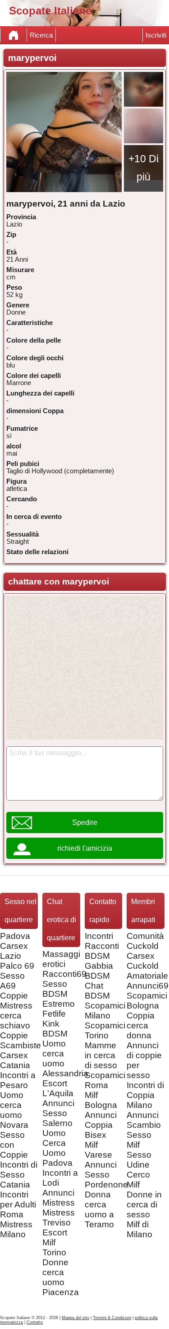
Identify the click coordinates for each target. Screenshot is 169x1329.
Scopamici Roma (105, 1080)
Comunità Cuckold (145, 941)
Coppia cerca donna (141, 1025)
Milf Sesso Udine (139, 1154)
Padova (15, 936)
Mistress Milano (16, 1229)
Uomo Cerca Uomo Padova (57, 1148)
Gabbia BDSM (99, 970)
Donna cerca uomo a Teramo (99, 1209)
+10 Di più (143, 168)
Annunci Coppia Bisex (101, 1125)
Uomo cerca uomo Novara (14, 1110)
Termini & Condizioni (112, 1317)
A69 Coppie (14, 990)
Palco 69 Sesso (17, 970)
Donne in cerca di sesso (144, 1204)
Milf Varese (98, 1149)
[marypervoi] (64, 132)
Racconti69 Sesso (64, 979)
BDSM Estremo (58, 999)
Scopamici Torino (105, 1030)
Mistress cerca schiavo (16, 1015)
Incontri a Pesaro (18, 1080)
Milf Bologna (101, 1100)
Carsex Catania (15, 1060)
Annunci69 (148, 985)
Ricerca (41, 35)
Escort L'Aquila (57, 1088)
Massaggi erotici (61, 959)
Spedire (84, 822)
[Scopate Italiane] (13, 35)
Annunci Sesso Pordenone (106, 1174)
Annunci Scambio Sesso (144, 1125)
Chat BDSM (97, 990)
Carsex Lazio (14, 951)
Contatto (35, 1322)
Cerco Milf (138, 1179)
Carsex (141, 956)
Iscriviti (156, 35)
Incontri (99, 936)
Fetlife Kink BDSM (55, 1023)
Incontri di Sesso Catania (18, 1174)
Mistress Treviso (58, 1217)
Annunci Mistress (58, 1197)
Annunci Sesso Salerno (58, 1113)
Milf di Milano (139, 1229)
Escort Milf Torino (54, 1242)
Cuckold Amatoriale (147, 970)
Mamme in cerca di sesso (101, 1055)
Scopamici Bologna (147, 1000)
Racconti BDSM (102, 951)
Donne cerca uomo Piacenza (60, 1277)
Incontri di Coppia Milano (145, 1095)
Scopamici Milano (105, 1010)
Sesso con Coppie (14, 1144)
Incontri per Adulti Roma (18, 1204)
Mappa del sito (75, 1317)
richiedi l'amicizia (84, 848)
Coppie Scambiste (20, 1040)
